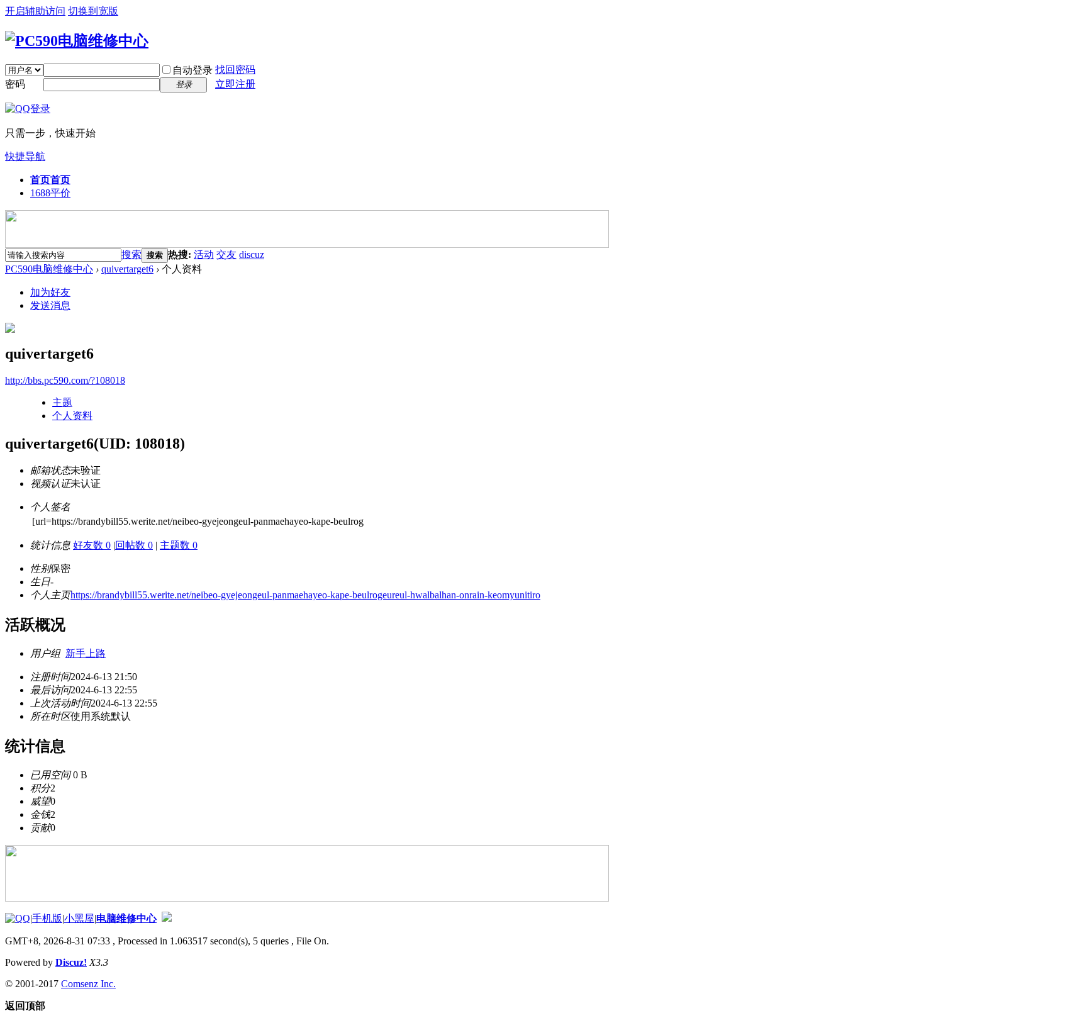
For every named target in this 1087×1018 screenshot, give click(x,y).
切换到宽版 (93, 11)
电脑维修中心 (126, 918)
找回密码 (235, 69)
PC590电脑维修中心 (49, 269)
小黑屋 (79, 918)
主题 (62, 402)
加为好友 (50, 292)
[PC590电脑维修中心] (76, 41)
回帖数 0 (134, 545)
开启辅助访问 (35, 11)
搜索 (131, 254)
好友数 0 (92, 545)
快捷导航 (25, 156)
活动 (204, 254)
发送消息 (50, 305)
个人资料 (72, 415)
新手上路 (85, 653)
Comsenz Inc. (88, 983)
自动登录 (192, 70)
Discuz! (71, 962)
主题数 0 (179, 545)
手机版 (47, 918)
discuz (251, 254)
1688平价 (50, 192)
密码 (15, 84)
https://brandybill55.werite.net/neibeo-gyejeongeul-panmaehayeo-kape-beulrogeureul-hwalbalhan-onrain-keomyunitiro (305, 595)
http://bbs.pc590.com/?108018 (65, 380)
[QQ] (17, 918)
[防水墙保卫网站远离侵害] (167, 918)
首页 (50, 179)
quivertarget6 (127, 269)
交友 (226, 254)
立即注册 (235, 84)
